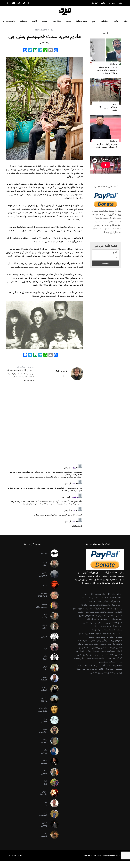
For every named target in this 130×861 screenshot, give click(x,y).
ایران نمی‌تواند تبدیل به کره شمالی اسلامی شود (106, 146)
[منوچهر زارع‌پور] (53, 699)
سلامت (119, 637)
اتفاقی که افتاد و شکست (111, 598)
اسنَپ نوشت (102, 601)
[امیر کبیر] (53, 647)
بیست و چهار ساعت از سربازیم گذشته (106, 608)
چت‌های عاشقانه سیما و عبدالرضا (99, 612)
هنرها (78, 669)
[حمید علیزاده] (53, 678)
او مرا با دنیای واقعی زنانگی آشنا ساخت (105, 605)
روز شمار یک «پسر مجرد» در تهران (108, 626)
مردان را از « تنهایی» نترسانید (19, 370)
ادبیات (84, 598)
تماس (103, 3)
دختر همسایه (116, 619)
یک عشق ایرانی (108, 672)
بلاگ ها (84, 605)
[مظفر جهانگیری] (53, 730)
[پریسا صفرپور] (53, 741)
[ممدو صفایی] (53, 762)
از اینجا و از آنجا (116, 601)
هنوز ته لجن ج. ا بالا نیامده (108, 108)
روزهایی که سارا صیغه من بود (110, 630)
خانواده (81, 612)
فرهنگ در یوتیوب (108, 651)
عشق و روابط (106, 644)
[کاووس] (53, 637)
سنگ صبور (100, 637)
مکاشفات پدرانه (85, 665)
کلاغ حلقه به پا (107, 655)
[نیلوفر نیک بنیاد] (53, 793)
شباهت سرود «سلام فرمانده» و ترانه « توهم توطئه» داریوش (107, 70)
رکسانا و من (99, 623)
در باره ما (112, 3)
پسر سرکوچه (83, 608)
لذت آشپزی (110, 658)
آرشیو (120, 3)
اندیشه (92, 601)
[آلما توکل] (53, 782)
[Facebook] (25, 50)
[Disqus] (44, 425)
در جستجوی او (103, 619)
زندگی (52, 30)
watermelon (100, 594)
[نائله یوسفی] (53, 751)
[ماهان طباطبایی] (53, 574)
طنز (79, 640)
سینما (91, 637)
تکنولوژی (118, 612)
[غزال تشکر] (53, 668)
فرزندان (81, 647)
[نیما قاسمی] (53, 835)
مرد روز (44, 553)
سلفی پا (110, 637)
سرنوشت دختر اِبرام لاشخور (90, 633)
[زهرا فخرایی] (53, 720)
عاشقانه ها (117, 644)
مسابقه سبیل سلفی (106, 662)
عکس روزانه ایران (99, 647)
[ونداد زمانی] (53, 564)
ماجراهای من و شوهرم (95, 658)
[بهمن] (53, 585)
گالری (79, 655)
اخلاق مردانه (94, 598)
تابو (74, 608)
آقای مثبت (88, 594)
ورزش (119, 672)
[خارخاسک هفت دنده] (53, 710)
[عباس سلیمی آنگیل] (53, 605)
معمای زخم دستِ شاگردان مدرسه (108, 665)
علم (88, 647)
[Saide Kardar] (53, 595)
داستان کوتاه (101, 615)
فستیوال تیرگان (92, 651)
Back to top (17, 855)
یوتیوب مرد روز (96, 672)
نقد (84, 669)
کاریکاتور (118, 655)
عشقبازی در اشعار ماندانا (88, 644)
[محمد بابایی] (53, 626)
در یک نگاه (113, 64)
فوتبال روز (80, 651)
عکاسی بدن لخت (115, 647)
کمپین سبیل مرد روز (91, 655)
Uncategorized (115, 594)
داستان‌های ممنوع (86, 615)
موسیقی (118, 669)
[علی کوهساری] (53, 814)
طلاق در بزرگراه (89, 640)
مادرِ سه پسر (78, 658)
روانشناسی (88, 623)
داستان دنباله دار (115, 615)
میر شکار (109, 669)
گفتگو (119, 658)
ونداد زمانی (44, 42)
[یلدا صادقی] (53, 772)
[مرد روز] (53, 553)
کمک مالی (94, 3)
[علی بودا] (53, 803)
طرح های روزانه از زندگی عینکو (109, 640)
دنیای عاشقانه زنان (114, 623)
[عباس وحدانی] (53, 824)
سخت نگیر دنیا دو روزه (112, 633)
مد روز (119, 662)
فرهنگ (119, 651)
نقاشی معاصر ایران (95, 669)
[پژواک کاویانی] (53, 689)
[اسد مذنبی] (53, 616)
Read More (29, 381)
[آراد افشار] (53, 657)
